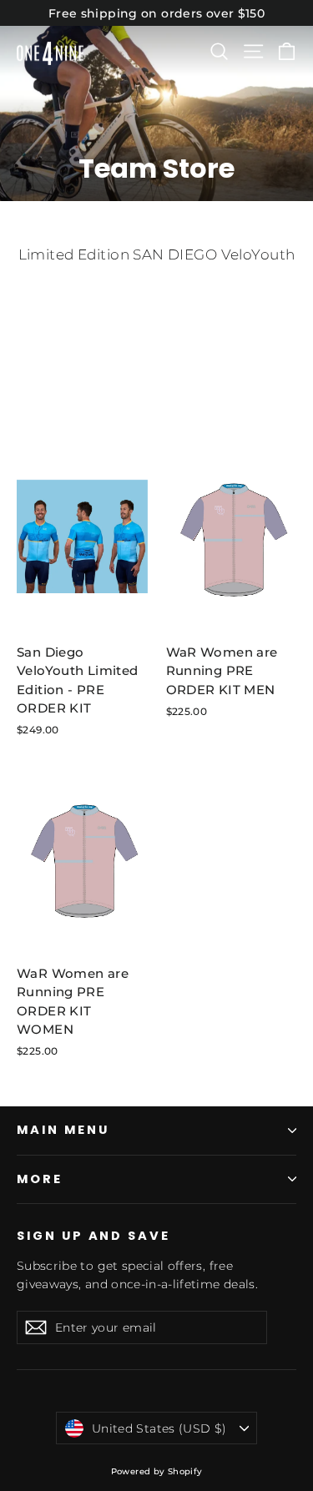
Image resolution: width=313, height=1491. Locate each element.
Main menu (63, 1129)
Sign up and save (93, 1235)
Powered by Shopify (157, 1471)
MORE (40, 1179)
